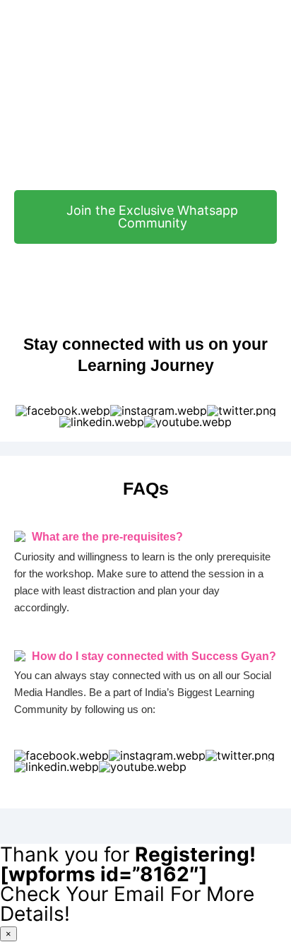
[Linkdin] (101, 422)
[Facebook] (63, 410)
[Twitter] (241, 410)
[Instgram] (158, 410)
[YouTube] (188, 422)
